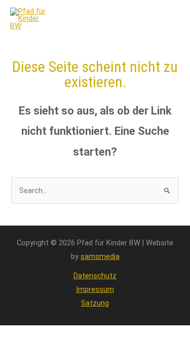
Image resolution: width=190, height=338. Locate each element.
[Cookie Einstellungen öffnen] (18, 325)
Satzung (95, 303)
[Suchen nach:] (94, 190)
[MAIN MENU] (167, 19)
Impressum (95, 289)
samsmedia (100, 256)
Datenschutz (95, 275)
